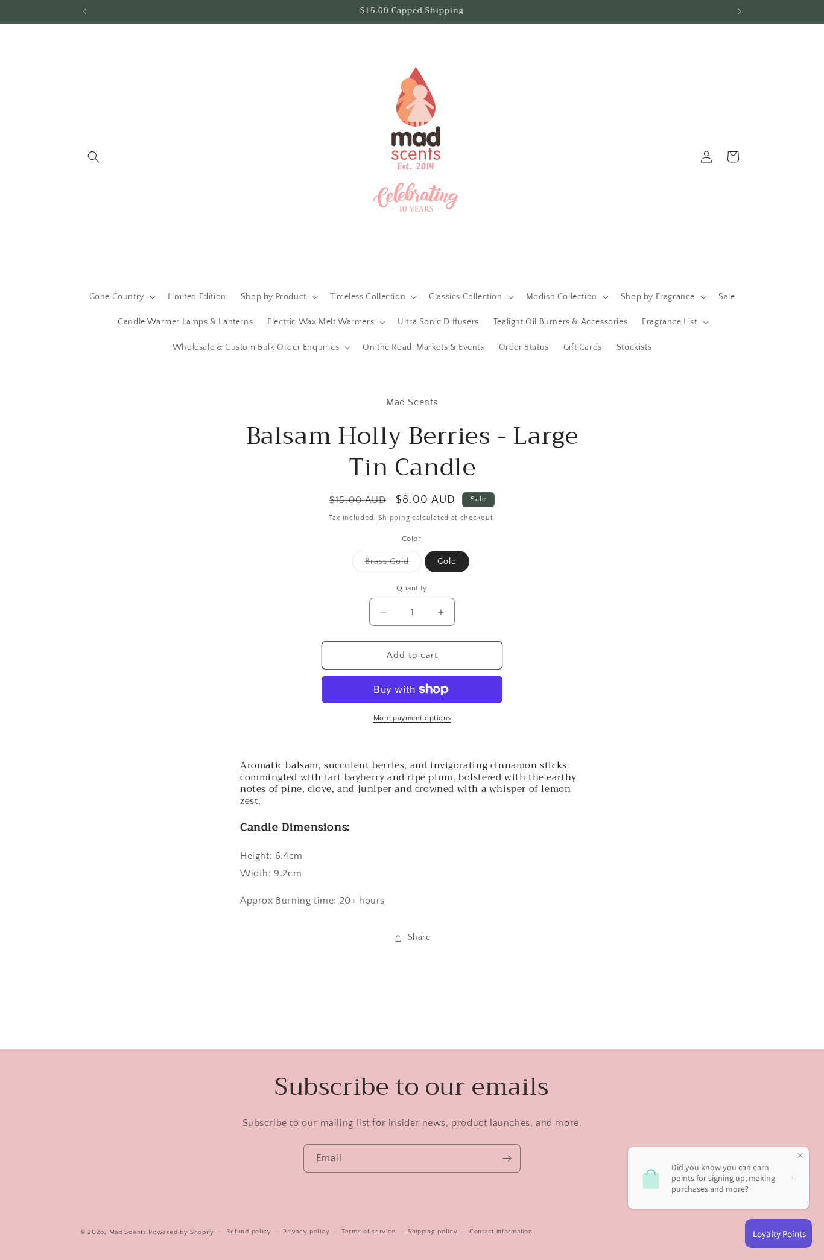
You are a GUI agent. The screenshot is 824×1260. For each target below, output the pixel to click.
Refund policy (248, 1231)
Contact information (500, 1231)
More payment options (412, 718)
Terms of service (368, 1231)
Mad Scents (128, 1232)
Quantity (411, 588)
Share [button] (419, 937)
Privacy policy (306, 1231)
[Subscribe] (506, 1158)
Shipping (394, 518)
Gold (447, 561)
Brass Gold (393, 564)
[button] (93, 157)
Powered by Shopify (181, 1232)
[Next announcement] (739, 11)
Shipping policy (433, 1231)
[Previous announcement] (84, 11)
